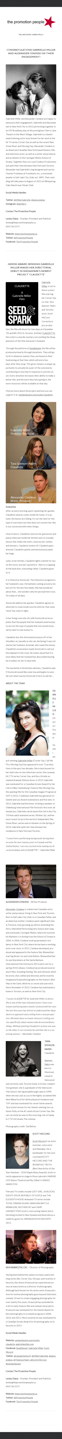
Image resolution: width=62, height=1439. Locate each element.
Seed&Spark (35, 348)
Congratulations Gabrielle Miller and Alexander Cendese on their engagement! (31, 53)
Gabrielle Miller (25, 760)
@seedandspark (13, 1363)
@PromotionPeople (23, 237)
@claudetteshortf (22, 1356)
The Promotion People (27, 241)
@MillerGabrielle (22, 200)
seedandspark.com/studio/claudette (36, 394)
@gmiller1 (21, 204)
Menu (31, 9)
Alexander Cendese (15, 909)
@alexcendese (38, 200)
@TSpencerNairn (21, 1360)
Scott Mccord (39, 1141)
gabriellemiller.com (25, 1344)
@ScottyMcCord (38, 1360)
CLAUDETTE (48, 333)
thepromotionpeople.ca (26, 233)
